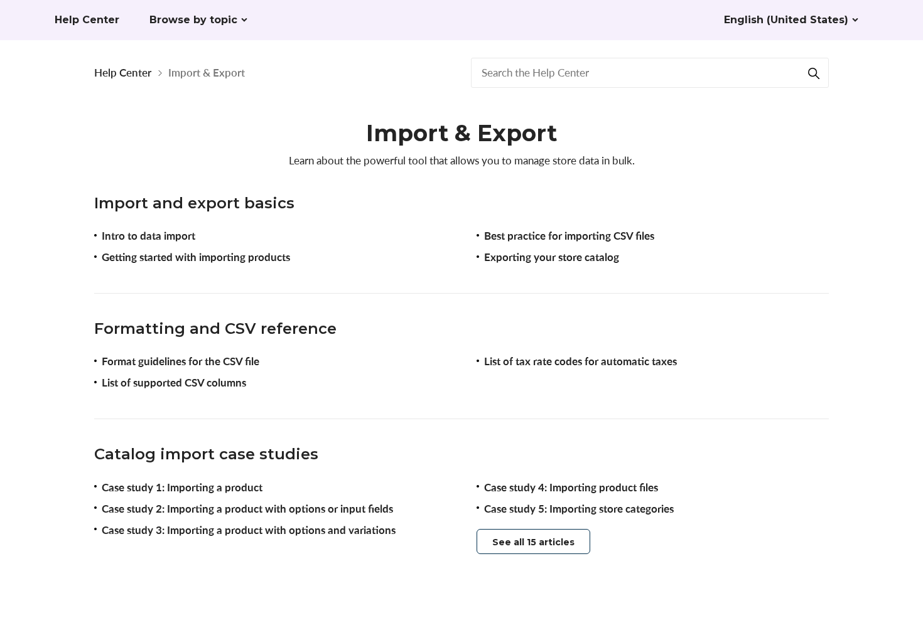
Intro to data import (148, 235)
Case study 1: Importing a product (182, 487)
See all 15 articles (533, 542)
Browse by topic (193, 20)
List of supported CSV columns (174, 382)
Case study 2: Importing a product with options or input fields (247, 508)
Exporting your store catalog (551, 257)
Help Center (122, 72)
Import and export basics (194, 203)
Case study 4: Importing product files (571, 487)
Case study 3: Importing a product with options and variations (249, 530)
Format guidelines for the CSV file (180, 361)
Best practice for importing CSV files (569, 235)
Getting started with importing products (196, 257)
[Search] (814, 73)
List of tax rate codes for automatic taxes (580, 361)
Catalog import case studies (206, 454)
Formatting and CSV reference (215, 328)
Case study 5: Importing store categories (579, 508)
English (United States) (786, 20)
